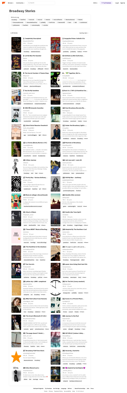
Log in (117, 3)
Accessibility (67, 391)
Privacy (51, 391)
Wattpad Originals (38, 388)
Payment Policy (58, 391)
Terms (45, 391)
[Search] (29, 3)
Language (63, 388)
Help (73, 391)
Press (92, 388)
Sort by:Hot (83, 33)
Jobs (88, 388)
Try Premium (107, 3)
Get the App (56, 388)
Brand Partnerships (80, 388)
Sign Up (122, 3)
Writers (70, 388)
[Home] (3, 3)
